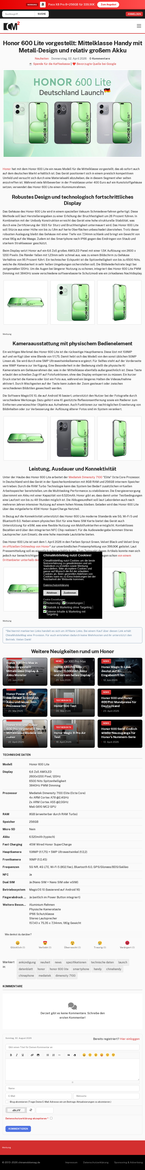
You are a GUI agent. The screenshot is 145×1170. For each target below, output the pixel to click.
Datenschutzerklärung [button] (56, 585)
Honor (7, 169)
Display (8, 772)
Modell (7, 764)
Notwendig (53, 603)
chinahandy (113, 969)
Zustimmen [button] (70, 592)
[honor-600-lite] (72, 113)
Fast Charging (12, 844)
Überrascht (96, 1055)
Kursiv (17, 1055)
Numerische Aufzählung (53, 1055)
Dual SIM (9, 882)
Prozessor (10, 793)
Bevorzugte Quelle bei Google (96, 64)
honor (41, 969)
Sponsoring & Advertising (128, 1162)
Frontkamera (12, 859)
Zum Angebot (108, 4)
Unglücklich (107, 1055)
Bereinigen (74, 1055)
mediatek (45, 975)
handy (98, 969)
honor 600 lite (59, 969)
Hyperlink (32, 1055)
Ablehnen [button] (52, 592)
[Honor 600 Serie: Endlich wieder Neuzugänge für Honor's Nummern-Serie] (120, 734)
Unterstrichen (22, 1055)
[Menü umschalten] (139, 26)
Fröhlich (84, 1055)
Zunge (101, 1055)
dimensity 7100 (66, 975)
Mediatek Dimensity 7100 (85, 477)
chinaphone (26, 975)
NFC (5, 874)
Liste (59, 1055)
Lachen (90, 1055)
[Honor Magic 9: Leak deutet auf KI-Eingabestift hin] (120, 672)
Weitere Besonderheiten (15, 904)
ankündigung (27, 962)
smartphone (81, 969)
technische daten (102, 962)
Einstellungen (74, 603)
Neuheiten (42, 58)
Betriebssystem (14, 889)
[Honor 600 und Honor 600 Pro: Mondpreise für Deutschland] (120, 703)
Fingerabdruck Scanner (15, 897)
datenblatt (26, 969)
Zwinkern (113, 1055)
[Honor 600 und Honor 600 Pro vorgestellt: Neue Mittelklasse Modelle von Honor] (25, 734)
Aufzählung (47, 1055)
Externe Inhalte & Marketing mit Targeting (65, 613)
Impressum (71, 1162)
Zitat (69, 1055)
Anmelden (134, 14)
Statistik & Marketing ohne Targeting (69, 607)
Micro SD (9, 829)
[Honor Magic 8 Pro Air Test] (72, 734)
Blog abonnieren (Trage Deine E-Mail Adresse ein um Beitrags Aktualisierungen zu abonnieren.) (60, 1102)
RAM (6, 814)
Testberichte (63, 700)
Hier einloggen (130, 1039)
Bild (38, 1055)
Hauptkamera (12, 852)
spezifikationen (76, 962)
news (58, 962)
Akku (6, 837)
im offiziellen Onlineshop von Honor (26, 546)
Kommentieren (18, 1128)
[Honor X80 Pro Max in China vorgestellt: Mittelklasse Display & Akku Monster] (25, 672)
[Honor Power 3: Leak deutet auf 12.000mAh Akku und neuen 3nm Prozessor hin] (25, 703)
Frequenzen (11, 867)
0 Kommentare (99, 58)
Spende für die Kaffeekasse (51, 64)
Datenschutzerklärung (96, 1162)
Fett (11, 1055)
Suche (42, 14)
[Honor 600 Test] (72, 703)
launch (122, 962)
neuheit (45, 962)
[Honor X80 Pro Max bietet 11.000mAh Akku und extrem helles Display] (72, 672)
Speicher (9, 821)
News (59, 661)
